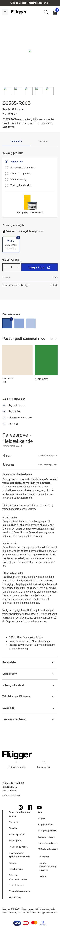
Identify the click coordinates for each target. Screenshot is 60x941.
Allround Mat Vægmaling (22, 167)
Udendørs (43, 141)
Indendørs (16, 141)
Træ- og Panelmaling (20, 185)
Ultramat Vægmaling (20, 173)
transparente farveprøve (22, 509)
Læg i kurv (36, 267)
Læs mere (8, 126)
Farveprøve (16, 161)
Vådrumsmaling (18, 179)
